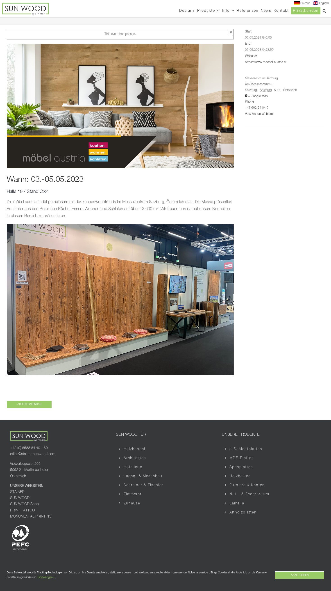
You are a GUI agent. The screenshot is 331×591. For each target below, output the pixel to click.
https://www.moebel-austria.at (265, 62)
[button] (324, 11)
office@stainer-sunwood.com (32, 454)
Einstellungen (45, 577)
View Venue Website (259, 114)
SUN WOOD (19, 498)
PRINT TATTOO (23, 510)
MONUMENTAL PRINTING (31, 516)
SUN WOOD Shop (24, 504)
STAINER (17, 492)
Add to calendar (29, 404)
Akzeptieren (299, 575)
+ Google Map (258, 96)
